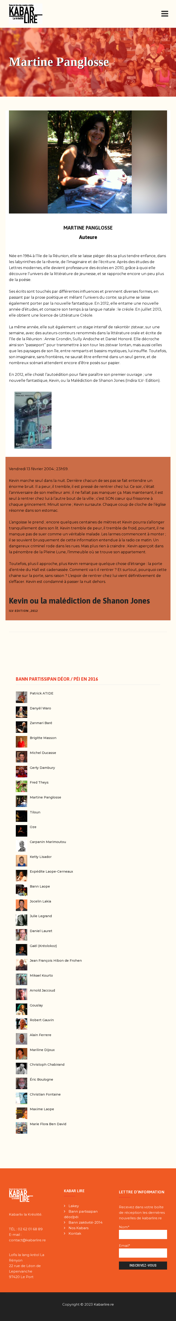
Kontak (75, 1233)
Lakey (74, 1206)
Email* (124, 1245)
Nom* (124, 1227)
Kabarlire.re (104, 1304)
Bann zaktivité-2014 (85, 1222)
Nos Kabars (78, 1228)
